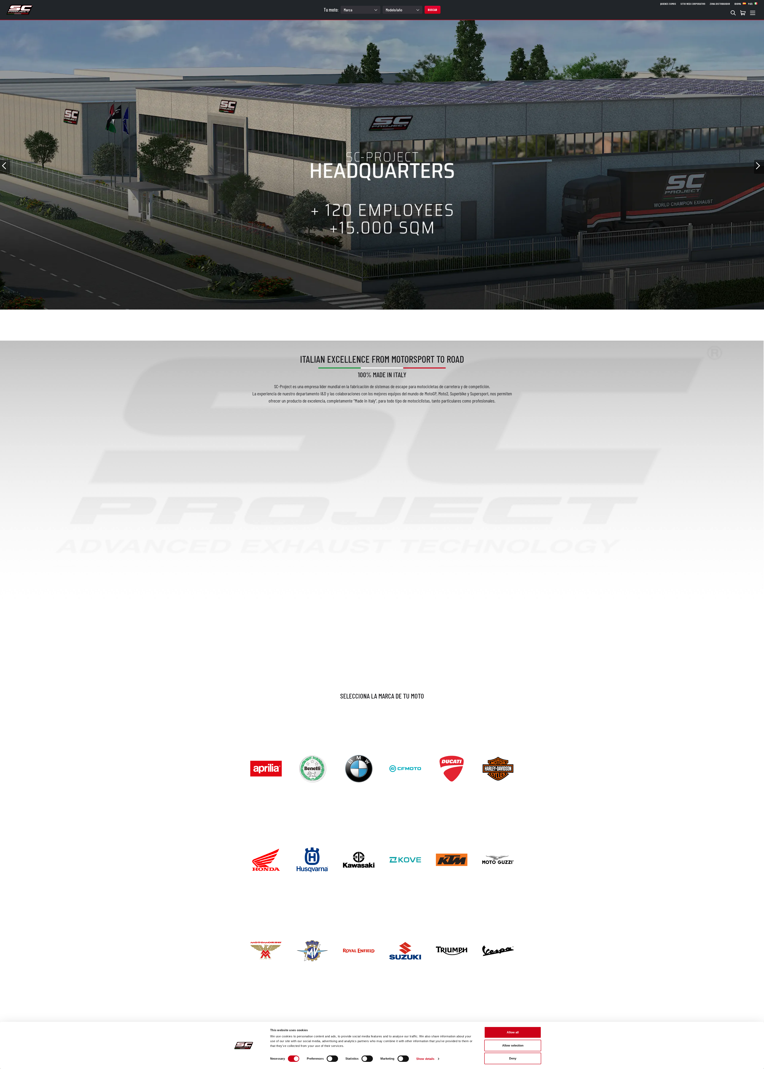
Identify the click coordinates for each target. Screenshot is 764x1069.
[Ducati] (451, 768)
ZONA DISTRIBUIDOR (720, 3)
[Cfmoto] (405, 768)
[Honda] (266, 859)
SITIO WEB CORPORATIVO (692, 3)
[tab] (367, 314)
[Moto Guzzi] (498, 859)
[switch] (332, 1058)
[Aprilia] (266, 768)
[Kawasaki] (358, 859)
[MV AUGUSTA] (312, 950)
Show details (425, 1058)
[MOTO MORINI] (266, 950)
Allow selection (512, 1045)
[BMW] (358, 768)
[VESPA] (498, 950)
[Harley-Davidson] (498, 768)
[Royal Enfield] (358, 950)
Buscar (432, 10)
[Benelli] (312, 768)
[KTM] (451, 859)
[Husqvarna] (312, 859)
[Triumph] (451, 950)
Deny (512, 1058)
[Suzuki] (405, 950)
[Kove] (405, 859)
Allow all (513, 1032)
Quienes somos (668, 3)
